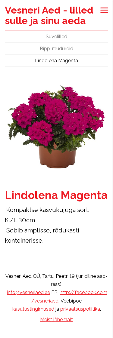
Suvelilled (56, 36)
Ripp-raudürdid (56, 48)
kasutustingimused (33, 309)
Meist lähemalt (56, 319)
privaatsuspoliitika (80, 309)
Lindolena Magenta (56, 60)
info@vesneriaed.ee (28, 292)
